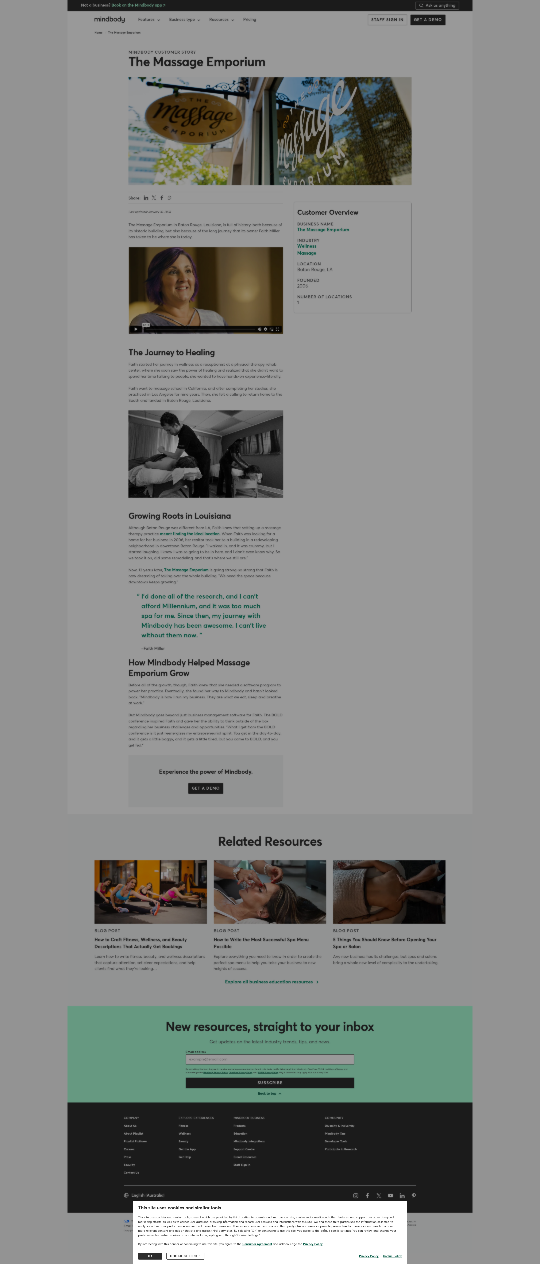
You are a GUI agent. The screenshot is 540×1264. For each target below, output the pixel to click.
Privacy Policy (313, 1244)
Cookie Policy (392, 1256)
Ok (150, 1256)
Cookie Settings (185, 1256)
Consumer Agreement (257, 1244)
